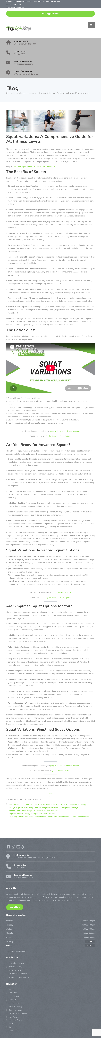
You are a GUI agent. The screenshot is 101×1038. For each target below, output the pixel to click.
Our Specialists (14, 996)
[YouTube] (18, 847)
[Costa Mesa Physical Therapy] (18, 28)
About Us (12, 1000)
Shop (11, 1030)
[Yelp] (22, 847)
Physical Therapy (15, 967)
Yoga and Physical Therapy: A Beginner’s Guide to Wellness (32, 813)
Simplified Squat (49, 166)
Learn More (15, 907)
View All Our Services (17, 963)
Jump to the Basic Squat (62, 592)
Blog (10, 1027)
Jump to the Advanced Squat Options (65, 431)
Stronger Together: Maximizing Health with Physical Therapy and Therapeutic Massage (43, 807)
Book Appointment (50, 13)
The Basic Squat (19, 166)
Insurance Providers (16, 1020)
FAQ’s (11, 1023)
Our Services (14, 1003)
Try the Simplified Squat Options (58, 436)
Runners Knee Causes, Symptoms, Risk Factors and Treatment (34, 810)
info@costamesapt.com (15, 7)
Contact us (13, 993)
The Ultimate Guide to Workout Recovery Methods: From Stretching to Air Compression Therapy (47, 804)
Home (11, 989)
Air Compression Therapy (19, 977)
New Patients (14, 1017)
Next (50, 793)
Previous (50, 796)
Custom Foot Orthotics (18, 973)
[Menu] (91, 25)
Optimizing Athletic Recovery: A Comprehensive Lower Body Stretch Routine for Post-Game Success (49, 816)
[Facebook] (9, 847)
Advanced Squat (34, 166)
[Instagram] (14, 847)
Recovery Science (16, 970)
